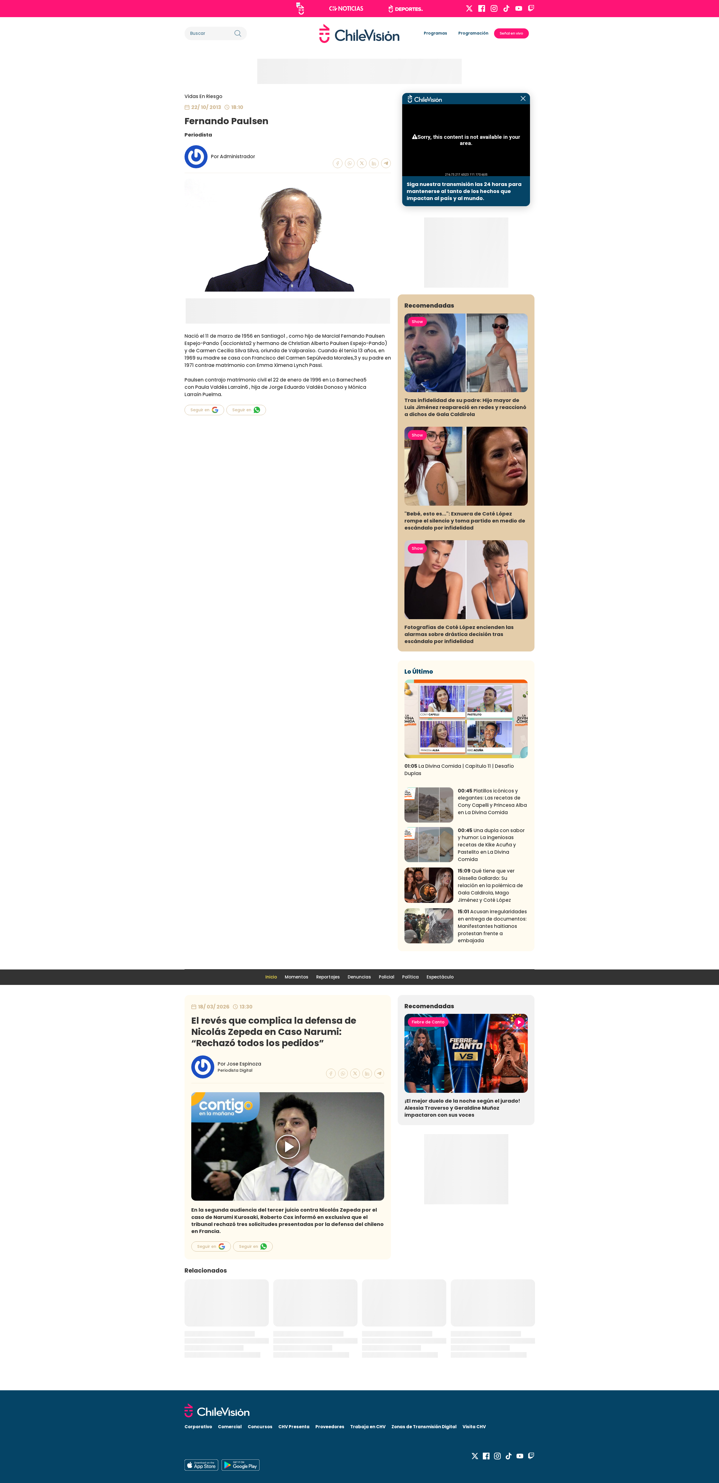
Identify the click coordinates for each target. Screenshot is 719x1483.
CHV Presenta (294, 1427)
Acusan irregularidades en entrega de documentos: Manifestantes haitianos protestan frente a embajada (492, 926)
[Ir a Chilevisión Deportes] (406, 9)
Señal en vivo (511, 33)
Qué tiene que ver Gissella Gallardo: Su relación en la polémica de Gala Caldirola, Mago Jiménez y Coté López (490, 885)
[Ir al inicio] (359, 33)
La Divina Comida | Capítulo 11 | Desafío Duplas (459, 770)
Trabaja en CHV (368, 1427)
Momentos (296, 977)
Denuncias (359, 977)
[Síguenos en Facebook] (481, 8)
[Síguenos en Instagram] (494, 8)
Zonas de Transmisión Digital (424, 1427)
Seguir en (200, 410)
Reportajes (328, 977)
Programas (435, 33)
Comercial (230, 1427)
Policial (386, 977)
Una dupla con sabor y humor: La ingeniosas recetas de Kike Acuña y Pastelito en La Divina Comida (491, 845)
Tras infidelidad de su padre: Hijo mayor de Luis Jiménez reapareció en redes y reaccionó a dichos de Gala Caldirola (465, 407)
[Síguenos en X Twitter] (469, 8)
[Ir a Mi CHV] (300, 9)
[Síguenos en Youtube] (518, 8)
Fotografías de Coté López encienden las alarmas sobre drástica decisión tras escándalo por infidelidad (459, 634)
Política (410, 977)
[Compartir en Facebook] (338, 163)
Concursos (260, 1427)
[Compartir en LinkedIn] (374, 163)
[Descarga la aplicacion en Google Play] (201, 1465)
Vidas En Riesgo (203, 96)
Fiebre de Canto (428, 1022)
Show (417, 321)
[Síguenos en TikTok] (506, 8)
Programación (473, 33)
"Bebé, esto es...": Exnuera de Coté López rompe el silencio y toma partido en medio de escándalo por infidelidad (464, 520)
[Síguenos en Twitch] (531, 8)
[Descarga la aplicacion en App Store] (241, 1465)
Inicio (271, 977)
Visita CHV (474, 1427)
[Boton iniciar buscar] (238, 33)
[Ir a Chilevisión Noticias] (346, 8)
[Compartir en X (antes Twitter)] (362, 163)
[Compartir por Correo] (386, 163)
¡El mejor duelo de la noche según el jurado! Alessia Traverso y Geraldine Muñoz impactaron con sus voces (462, 1107)
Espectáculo (440, 977)
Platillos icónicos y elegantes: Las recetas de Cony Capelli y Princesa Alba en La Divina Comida (492, 801)
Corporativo (198, 1427)
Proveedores (329, 1427)
